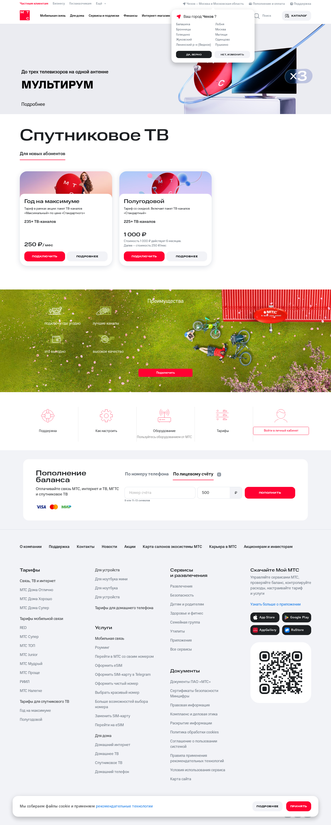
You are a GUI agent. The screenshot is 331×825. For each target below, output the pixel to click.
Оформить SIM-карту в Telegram (123, 674)
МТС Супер (29, 637)
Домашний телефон (112, 772)
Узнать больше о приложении (275, 604)
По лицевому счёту (193, 474)
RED (23, 628)
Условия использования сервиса (197, 770)
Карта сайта (180, 779)
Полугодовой (31, 719)
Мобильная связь (109, 638)
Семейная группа (185, 622)
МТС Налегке (31, 691)
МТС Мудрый (31, 664)
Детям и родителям (187, 604)
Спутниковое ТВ (108, 763)
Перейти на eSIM (109, 725)
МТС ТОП (27, 646)
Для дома (103, 736)
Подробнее (33, 104)
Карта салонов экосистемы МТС (172, 546)
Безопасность (182, 595)
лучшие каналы (106, 323)
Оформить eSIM (108, 665)
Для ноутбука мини (111, 579)
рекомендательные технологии (124, 806)
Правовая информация (190, 705)
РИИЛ (24, 682)
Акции (130, 546)
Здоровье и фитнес (186, 613)
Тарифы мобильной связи (41, 619)
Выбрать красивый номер (117, 692)
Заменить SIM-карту (112, 716)
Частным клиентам (34, 3)
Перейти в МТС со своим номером (124, 656)
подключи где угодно (62, 323)
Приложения (181, 640)
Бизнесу (59, 3)
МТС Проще (30, 673)
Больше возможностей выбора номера (121, 704)
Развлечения (181, 586)
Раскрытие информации (191, 723)
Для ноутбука (106, 588)
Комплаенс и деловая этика (194, 714)
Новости (109, 546)
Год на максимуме (35, 710)
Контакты (86, 546)
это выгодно (55, 351)
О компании (31, 546)
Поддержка (59, 546)
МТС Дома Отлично (36, 590)
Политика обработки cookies (194, 732)
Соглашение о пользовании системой (193, 744)
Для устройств (107, 570)
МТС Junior (29, 655)
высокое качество (108, 351)
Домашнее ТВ (107, 754)
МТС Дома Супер (34, 608)
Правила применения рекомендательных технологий (197, 758)
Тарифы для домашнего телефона (124, 608)
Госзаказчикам (80, 3)
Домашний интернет (112, 745)
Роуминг (102, 647)
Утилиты (177, 631)
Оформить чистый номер (116, 683)
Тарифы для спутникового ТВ (44, 701)
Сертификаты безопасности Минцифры (194, 693)
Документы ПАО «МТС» (190, 682)
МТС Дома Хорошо (36, 599)
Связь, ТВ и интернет (38, 581)
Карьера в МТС (223, 546)
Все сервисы (181, 649)
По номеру (147, 474)
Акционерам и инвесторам (268, 546)
